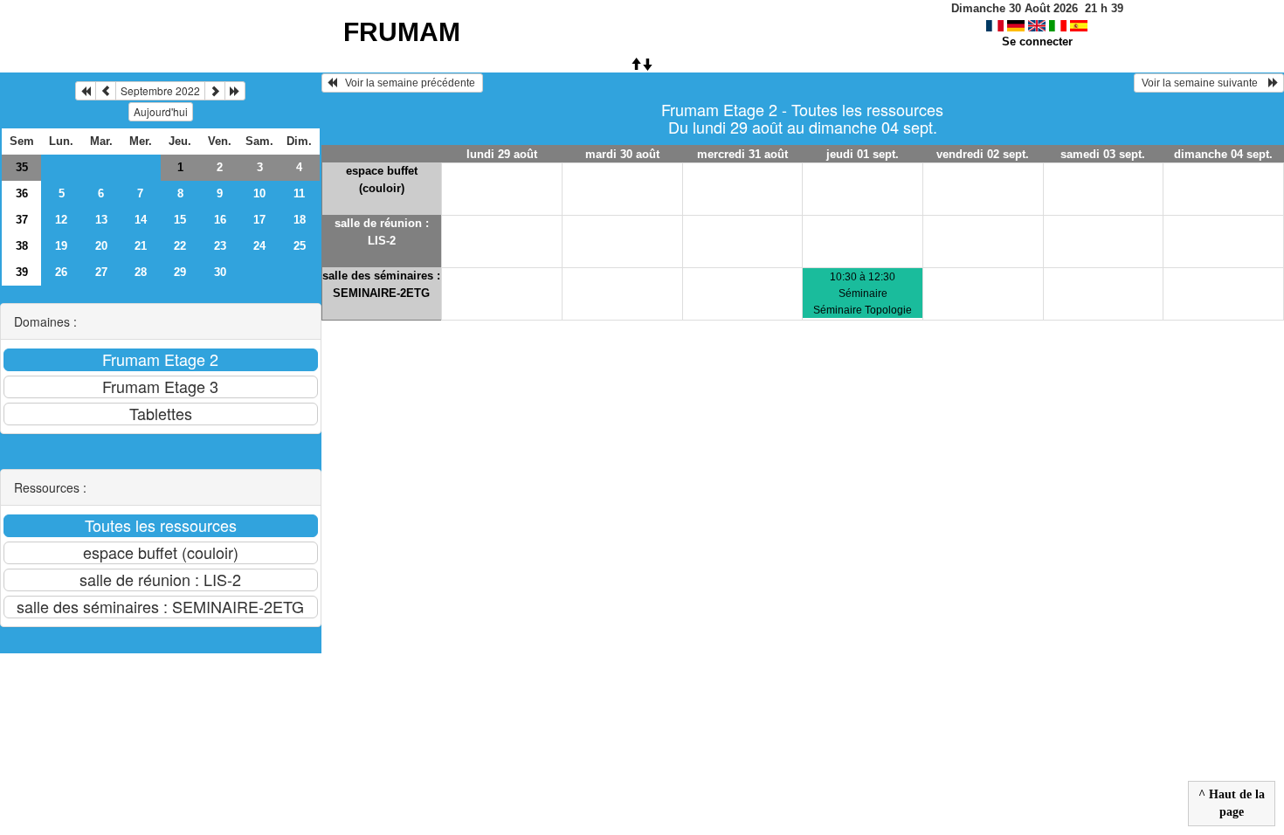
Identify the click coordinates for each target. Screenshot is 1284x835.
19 (61, 245)
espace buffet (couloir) (382, 179)
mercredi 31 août (742, 154)
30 (220, 272)
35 (22, 167)
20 (101, 245)
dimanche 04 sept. (1223, 154)
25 (299, 245)
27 (101, 272)
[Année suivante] (234, 90)
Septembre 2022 (160, 90)
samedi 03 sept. (1102, 154)
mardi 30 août (622, 154)
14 (141, 219)
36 (22, 193)
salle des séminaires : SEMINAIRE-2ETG (381, 284)
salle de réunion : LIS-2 (382, 232)
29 (180, 272)
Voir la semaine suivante (1203, 83)
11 (299, 193)
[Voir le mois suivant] (214, 90)
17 (259, 219)
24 (259, 245)
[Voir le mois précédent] (105, 90)
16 (220, 219)
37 (22, 219)
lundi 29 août (501, 154)
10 (259, 193)
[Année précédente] (85, 90)
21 (141, 245)
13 (101, 219)
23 (220, 245)
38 (22, 245)
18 (299, 219)
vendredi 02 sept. (982, 154)
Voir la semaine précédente (407, 83)
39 (22, 272)
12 (61, 219)
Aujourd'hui (161, 111)
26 (61, 272)
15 (180, 219)
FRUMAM (401, 31)
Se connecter (1037, 41)
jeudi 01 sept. (862, 154)
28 (141, 272)
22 (180, 245)
